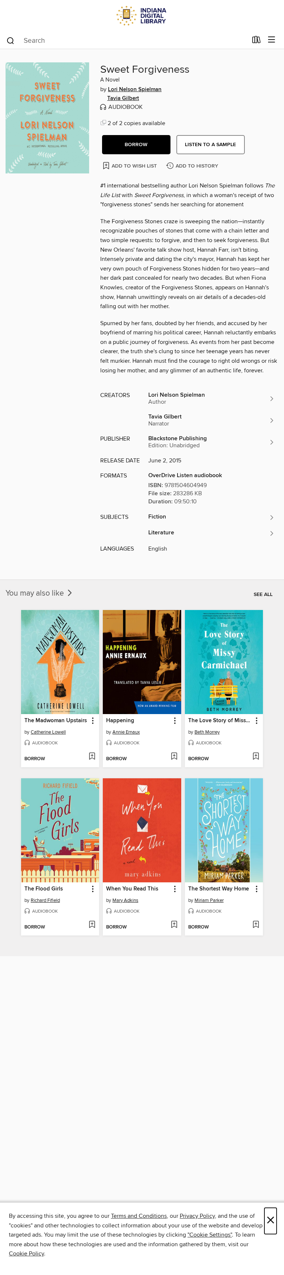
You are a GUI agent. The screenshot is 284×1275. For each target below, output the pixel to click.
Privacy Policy (197, 1216)
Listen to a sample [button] (210, 144)
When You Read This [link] (132, 889)
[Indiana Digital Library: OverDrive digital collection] (142, 16)
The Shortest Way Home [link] (218, 889)
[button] (136, 144)
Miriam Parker (209, 900)
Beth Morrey (207, 732)
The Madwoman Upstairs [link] (55, 720)
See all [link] (263, 594)
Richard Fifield (45, 900)
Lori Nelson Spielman (135, 89)
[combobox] (126, 40)
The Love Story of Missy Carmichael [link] (220, 720)
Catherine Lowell (48, 732)
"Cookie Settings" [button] (209, 1234)
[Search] (11, 40)
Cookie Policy (26, 1253)
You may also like (36, 593)
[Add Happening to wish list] (174, 757)
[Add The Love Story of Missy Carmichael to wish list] (255, 757)
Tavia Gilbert (123, 98)
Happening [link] (120, 720)
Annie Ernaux (126, 732)
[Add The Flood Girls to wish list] (92, 925)
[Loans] (256, 41)
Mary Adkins (125, 900)
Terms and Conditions (139, 1216)
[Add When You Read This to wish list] (174, 925)
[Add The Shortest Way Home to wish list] (255, 925)
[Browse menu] (271, 40)
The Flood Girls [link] (43, 889)
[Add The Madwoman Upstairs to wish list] (92, 757)
